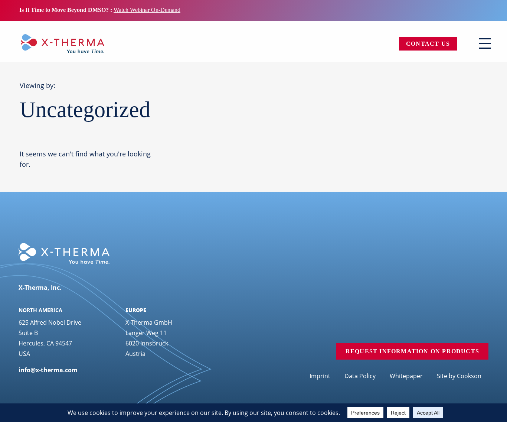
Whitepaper (406, 376)
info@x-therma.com (48, 370)
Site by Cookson (459, 376)
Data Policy (360, 376)
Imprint (320, 376)
